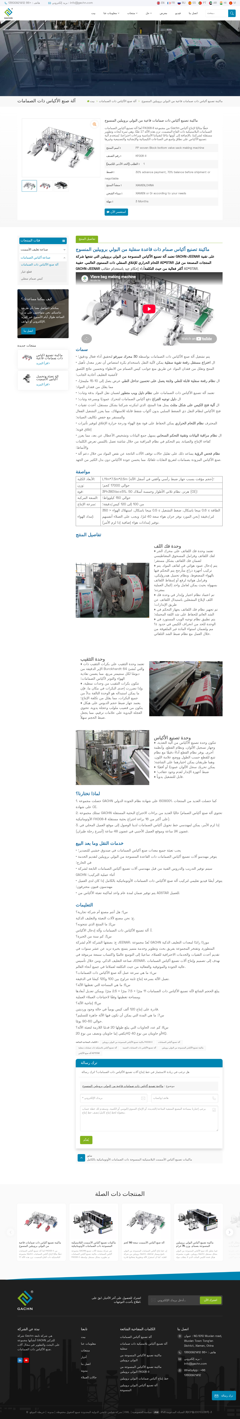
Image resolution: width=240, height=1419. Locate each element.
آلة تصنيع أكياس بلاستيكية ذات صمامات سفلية (97, 1048)
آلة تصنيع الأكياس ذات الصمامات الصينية (139, 1048)
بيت (93, 13)
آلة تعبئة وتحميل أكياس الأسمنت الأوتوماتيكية (47, 378)
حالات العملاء (89, 1377)
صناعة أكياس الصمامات (35, 257)
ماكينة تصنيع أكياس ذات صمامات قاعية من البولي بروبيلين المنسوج (49, 357)
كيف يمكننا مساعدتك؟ (36, 299)
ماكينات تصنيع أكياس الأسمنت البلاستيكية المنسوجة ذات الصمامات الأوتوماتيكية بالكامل (93, 1245)
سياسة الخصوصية (142, 1412)
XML (126, 1412)
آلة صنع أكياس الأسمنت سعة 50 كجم (144, 1243)
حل (147, 13)
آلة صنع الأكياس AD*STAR (89, 1053)
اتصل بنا (193, 13)
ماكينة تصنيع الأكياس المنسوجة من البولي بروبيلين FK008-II (127, 1042)
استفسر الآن (118, 212)
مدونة (84, 1371)
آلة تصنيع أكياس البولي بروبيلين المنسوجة (139, 1388)
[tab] (87, 239)
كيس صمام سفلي (32, 278)
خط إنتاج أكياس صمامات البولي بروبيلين (144, 1378)
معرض (163, 13)
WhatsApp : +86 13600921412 (194, 1373)
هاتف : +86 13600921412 (24, 3)
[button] (229, 1232)
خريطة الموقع (37, 1412)
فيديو (178, 13)
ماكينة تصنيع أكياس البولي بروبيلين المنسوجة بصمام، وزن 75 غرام (195, 1244)
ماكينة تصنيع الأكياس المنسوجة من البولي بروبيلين (182, 1048)
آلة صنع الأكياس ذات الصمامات (117, 101)
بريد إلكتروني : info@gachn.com (72, 3)
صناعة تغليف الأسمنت (34, 249)
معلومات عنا (110, 13)
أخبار (84, 1357)
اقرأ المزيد (42, 363)
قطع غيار (26, 272)
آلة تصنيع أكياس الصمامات (169, 1042)
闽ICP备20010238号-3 (198, 1412)
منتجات (131, 13)
